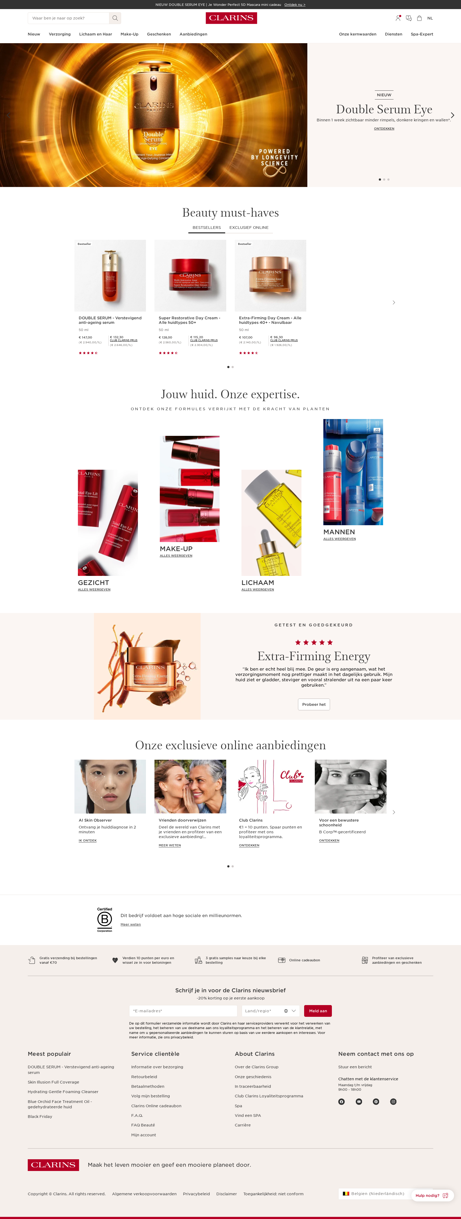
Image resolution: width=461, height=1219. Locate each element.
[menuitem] (398, 18)
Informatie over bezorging (157, 1067)
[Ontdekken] (153, 115)
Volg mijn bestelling (150, 1096)
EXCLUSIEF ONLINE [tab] (249, 227)
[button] (432, 1195)
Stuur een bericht (355, 1067)
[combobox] (271, 1011)
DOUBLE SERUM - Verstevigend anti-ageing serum (71, 1069)
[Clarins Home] (231, 18)
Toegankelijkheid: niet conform (273, 1194)
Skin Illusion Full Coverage (53, 1082)
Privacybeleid (196, 1194)
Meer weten (131, 924)
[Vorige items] (8, 115)
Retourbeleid (144, 1077)
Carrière (243, 1125)
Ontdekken (384, 128)
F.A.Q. (137, 1115)
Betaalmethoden (147, 1086)
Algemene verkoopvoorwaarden (144, 1194)
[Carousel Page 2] (384, 179)
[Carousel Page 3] (388, 179)
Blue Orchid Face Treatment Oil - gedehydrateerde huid (60, 1104)
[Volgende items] (452, 115)
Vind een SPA (248, 1115)
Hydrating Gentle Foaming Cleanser (63, 1092)
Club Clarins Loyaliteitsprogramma (269, 1096)
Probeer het (314, 704)
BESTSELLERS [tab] (207, 227)
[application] (110, 809)
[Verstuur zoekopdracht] (115, 18)
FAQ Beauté (143, 1125)
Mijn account (143, 1135)
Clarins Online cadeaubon (156, 1106)
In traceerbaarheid (253, 1086)
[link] (108, 589)
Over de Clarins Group (257, 1067)
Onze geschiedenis (253, 1077)
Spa (238, 1106)
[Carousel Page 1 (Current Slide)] (380, 179)
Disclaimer (226, 1194)
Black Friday (40, 1116)
